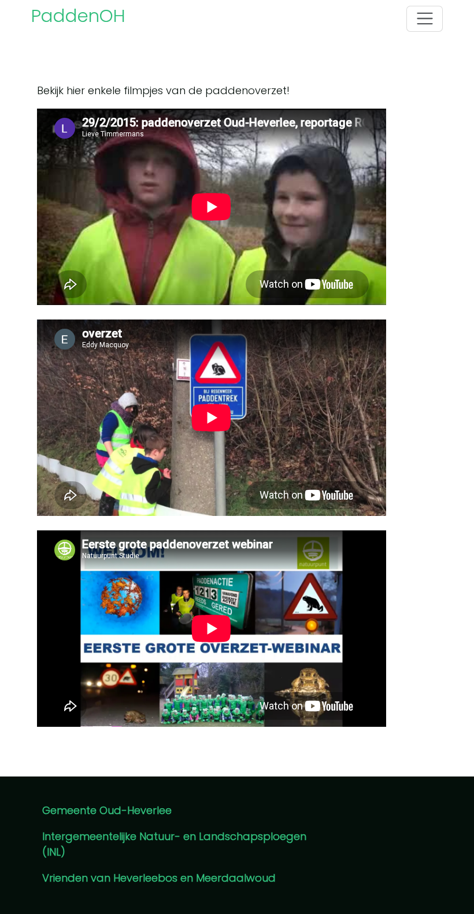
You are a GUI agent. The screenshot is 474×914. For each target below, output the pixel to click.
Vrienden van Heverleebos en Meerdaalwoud (159, 878)
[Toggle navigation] (424, 19)
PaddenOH (78, 15)
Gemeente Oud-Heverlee (107, 810)
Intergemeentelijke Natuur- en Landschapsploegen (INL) (174, 844)
